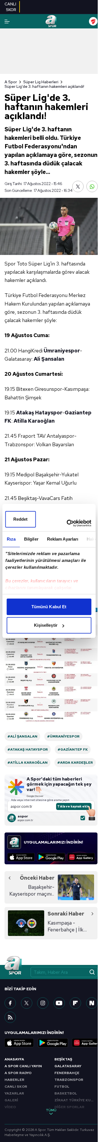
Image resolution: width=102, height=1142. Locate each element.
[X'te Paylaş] (78, 186)
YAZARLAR (14, 1093)
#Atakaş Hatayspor (27, 749)
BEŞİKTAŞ (63, 1059)
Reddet (20, 519)
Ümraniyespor (62, 350)
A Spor (11, 82)
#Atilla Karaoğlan (27, 762)
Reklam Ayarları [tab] (62, 539)
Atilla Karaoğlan (34, 421)
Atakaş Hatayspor (39, 412)
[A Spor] (50, 21)
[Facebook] (10, 1003)
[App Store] (21, 857)
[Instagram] (42, 1003)
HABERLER (14, 1079)
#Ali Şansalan (22, 736)
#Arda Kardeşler (75, 762)
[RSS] (10, 1017)
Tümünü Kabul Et (49, 606)
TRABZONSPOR (68, 1079)
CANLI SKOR (16, 1086)
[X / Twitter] (26, 1003)
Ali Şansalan (49, 359)
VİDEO (10, 1107)
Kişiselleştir (46, 625)
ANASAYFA (14, 1059)
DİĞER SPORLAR (69, 1107)
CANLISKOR (10, 6)
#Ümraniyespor (63, 736)
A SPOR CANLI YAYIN (23, 1066)
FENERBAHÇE (66, 1073)
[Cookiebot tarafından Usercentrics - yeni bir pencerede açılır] (68, 523)
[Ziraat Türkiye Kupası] (93, 21)
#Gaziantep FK (73, 749)
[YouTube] (59, 1003)
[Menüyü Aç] (7, 21)
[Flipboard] (75, 1003)
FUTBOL (61, 1086)
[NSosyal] (91, 1003)
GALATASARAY (67, 1066)
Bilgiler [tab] (31, 539)
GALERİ (11, 1100)
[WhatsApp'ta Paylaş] (92, 186)
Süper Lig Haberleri (40, 82)
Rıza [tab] (11, 539)
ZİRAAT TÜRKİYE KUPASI (75, 1100)
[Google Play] (51, 857)
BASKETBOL (65, 1093)
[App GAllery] (81, 857)
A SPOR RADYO (18, 1073)
